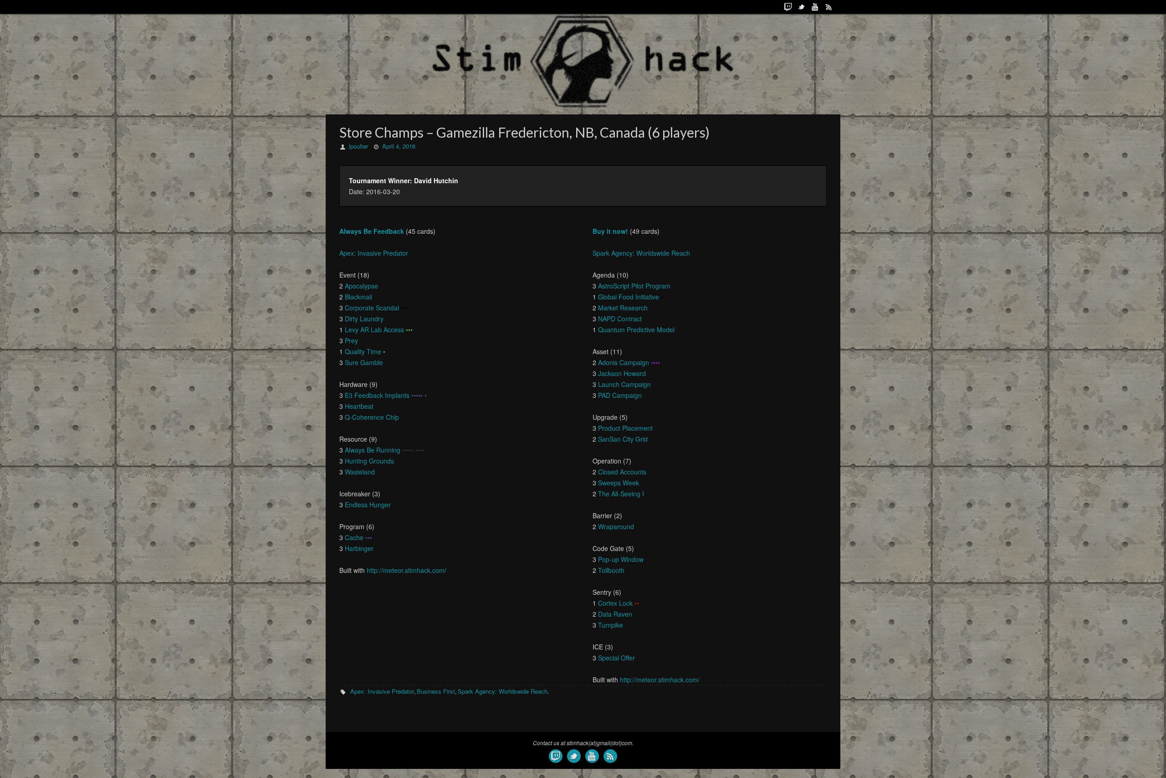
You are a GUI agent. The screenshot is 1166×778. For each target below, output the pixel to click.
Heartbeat (359, 406)
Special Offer (616, 657)
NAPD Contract (620, 318)
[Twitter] (801, 7)
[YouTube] (815, 7)
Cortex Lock (615, 603)
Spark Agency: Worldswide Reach (641, 253)
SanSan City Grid (623, 438)
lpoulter (358, 146)
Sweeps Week (618, 482)
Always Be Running (372, 449)
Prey (351, 340)
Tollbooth (611, 570)
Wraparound (616, 526)
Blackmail (358, 296)
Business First (436, 691)
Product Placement (625, 428)
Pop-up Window (621, 559)
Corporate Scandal (372, 307)
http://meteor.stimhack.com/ (406, 570)
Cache (354, 537)
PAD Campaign (620, 395)
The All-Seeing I (621, 493)
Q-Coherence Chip (372, 417)
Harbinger (359, 548)
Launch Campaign (624, 384)
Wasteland (360, 471)
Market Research (623, 307)
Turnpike (610, 624)
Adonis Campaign (623, 362)
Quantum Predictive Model (636, 329)
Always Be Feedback (371, 231)
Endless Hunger (368, 504)
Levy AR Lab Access (374, 329)
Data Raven (615, 613)
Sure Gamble (364, 362)
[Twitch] (788, 7)
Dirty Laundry (364, 318)
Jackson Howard (622, 373)
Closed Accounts (622, 471)
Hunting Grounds (369, 460)
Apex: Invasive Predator (373, 253)
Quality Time (363, 351)
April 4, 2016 (398, 146)
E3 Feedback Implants (377, 395)
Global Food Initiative (628, 296)
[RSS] (829, 7)
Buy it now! (610, 231)
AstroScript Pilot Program (634, 285)
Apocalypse (361, 285)
